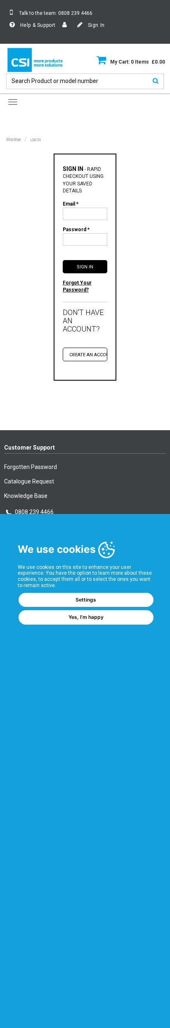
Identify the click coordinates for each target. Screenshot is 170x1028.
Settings (86, 600)
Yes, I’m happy (86, 617)
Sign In (95, 25)
